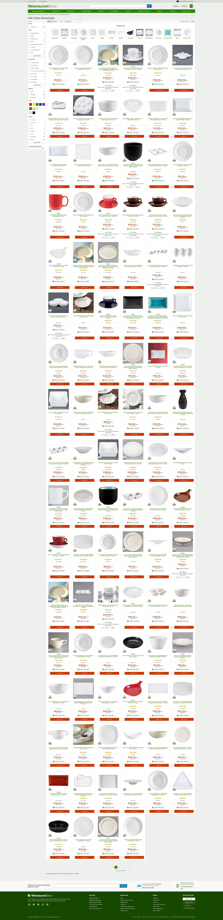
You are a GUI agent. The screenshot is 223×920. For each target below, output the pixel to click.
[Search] (43, 149)
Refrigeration (55, 11)
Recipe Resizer (93, 906)
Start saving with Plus (148, 887)
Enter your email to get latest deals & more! (39, 886)
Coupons (123, 904)
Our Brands (156, 900)
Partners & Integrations (95, 908)
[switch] (192, 21)
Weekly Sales (124, 902)
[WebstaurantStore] (49, 895)
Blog (122, 898)
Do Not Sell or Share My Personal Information (183, 917)
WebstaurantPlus (93, 898)
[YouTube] (33, 904)
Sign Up (123, 886)
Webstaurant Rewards (95, 900)
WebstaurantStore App (95, 902)
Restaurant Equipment (38, 11)
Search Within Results (35, 146)
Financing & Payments (159, 904)
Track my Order (189, 902)
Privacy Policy (145, 917)
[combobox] (110, 6)
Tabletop (101, 11)
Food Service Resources (127, 906)
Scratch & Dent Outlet (126, 900)
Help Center (32, 1)
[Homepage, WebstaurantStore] (42, 6)
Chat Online (187, 905)
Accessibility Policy (164, 917)
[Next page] (128, 867)
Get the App (43, 1)
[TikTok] (42, 904)
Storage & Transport (143, 11)
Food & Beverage (86, 11)
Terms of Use (154, 917)
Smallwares (70, 11)
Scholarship (156, 906)
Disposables (114, 11)
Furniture (128, 11)
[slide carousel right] (190, 34)
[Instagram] (29, 904)
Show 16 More (37, 85)
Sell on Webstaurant (158, 908)
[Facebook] (38, 904)
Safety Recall (124, 910)
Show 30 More (37, 55)
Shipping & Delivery (189, 908)
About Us (155, 898)
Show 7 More (37, 142)
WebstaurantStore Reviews (128, 908)
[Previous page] (112, 867)
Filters (30, 21)
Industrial (172, 11)
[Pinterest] (47, 904)
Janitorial (159, 11)
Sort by (61, 21)
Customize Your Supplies (96, 904)
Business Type (187, 11)
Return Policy (156, 910)
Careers (155, 902)
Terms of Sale (136, 917)
